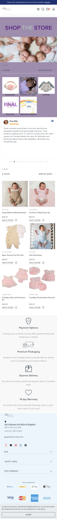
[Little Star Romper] (42, 236)
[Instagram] (26, 445)
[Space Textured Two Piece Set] (15, 236)
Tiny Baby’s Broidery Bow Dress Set (42, 298)
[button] (2, 138)
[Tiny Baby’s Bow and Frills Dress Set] (15, 279)
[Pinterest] (16, 445)
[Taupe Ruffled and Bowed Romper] (15, 194)
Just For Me (33, 209)
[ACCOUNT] (53, 9)
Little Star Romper (35, 255)
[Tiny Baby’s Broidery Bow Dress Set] (42, 279)
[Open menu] (38, 9)
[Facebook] (21, 445)
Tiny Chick (5, 209)
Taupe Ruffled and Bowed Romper (14, 213)
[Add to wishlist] (16, 220)
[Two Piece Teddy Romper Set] (42, 194)
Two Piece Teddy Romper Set (39, 213)
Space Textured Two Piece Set (13, 255)
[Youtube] (6, 445)
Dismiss (47, 2)
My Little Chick (7, 252)
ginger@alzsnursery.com (13, 437)
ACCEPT (29, 515)
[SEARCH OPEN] (42, 9)
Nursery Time (6, 294)
